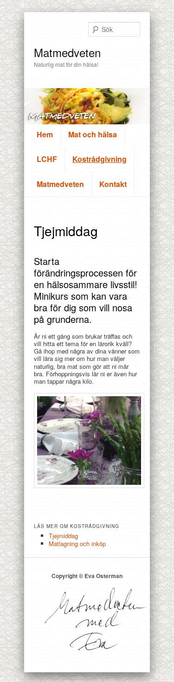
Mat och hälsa (92, 134)
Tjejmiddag (63, 535)
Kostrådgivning (99, 159)
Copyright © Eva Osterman (87, 576)
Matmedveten (67, 52)
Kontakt (113, 184)
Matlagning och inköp (77, 543)
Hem (45, 134)
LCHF (47, 159)
